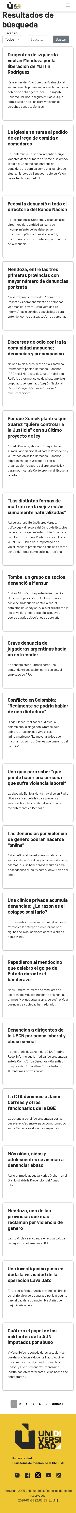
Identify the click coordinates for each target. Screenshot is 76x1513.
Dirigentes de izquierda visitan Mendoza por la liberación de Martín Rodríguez (33, 63)
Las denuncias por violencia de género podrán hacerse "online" (37, 839)
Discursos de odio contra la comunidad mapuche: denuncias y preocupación (37, 347)
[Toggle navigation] (68, 5)
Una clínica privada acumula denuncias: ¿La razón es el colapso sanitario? (38, 906)
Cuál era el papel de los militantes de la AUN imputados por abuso (32, 1336)
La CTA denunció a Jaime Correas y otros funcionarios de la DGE (35, 1102)
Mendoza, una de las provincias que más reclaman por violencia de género (35, 1219)
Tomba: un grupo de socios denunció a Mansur (36, 580)
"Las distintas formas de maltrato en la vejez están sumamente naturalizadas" (37, 506)
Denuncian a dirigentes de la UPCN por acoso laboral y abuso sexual (37, 1035)
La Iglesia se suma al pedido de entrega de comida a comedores (38, 137)
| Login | (53, 1500)
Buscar (61, 39)
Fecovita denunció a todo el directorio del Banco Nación (37, 206)
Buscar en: (10, 33)
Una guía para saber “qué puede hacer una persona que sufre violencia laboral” (37, 777)
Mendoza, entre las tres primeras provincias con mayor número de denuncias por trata (38, 278)
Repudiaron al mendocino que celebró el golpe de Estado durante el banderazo (35, 970)
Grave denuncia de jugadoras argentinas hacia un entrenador (37, 648)
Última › (57, 1404)
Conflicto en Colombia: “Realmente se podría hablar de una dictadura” (38, 705)
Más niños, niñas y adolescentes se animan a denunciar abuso (36, 1159)
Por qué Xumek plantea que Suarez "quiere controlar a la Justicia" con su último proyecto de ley (37, 427)
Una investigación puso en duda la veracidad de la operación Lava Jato (35, 1274)
